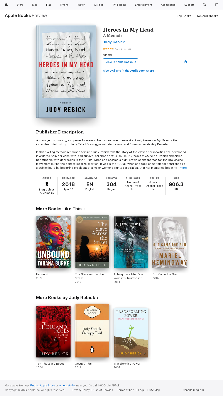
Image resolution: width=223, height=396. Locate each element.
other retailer (67, 385)
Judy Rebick (114, 42)
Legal (141, 390)
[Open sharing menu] (185, 61)
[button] (204, 5)
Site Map (154, 390)
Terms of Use (125, 390)
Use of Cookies (103, 390)
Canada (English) (193, 390)
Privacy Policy (81, 390)
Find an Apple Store (42, 385)
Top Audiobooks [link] (207, 16)
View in (119, 62)
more (183, 167)
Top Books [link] (184, 16)
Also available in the (128, 70)
